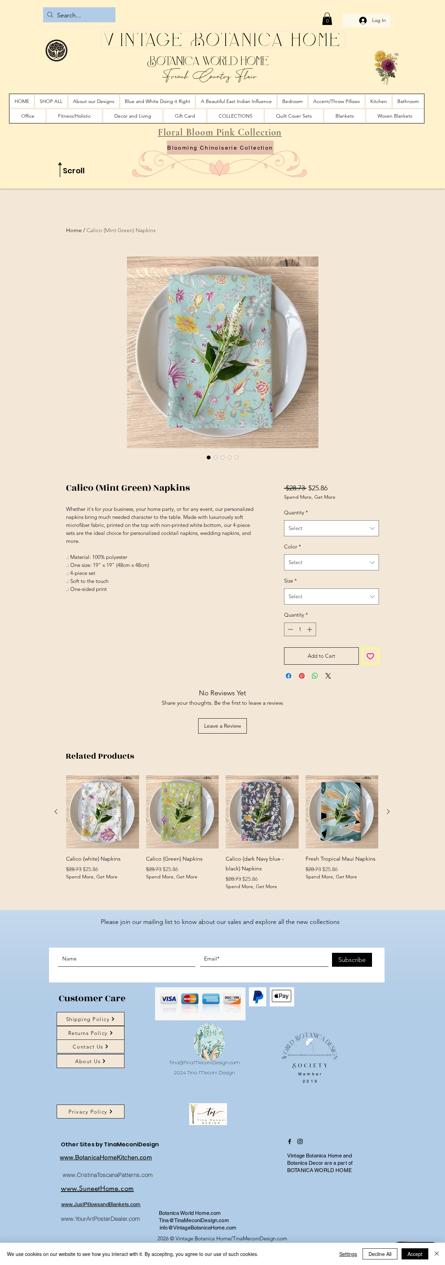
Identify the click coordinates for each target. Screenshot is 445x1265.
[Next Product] (388, 829)
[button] (327, 19)
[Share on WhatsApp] (315, 694)
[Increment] (310, 647)
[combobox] (331, 546)
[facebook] (289, 1159)
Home (74, 230)
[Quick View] (102, 830)
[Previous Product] (56, 829)
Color (292, 564)
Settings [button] (348, 1253)
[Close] (436, 1253)
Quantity (296, 530)
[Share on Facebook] (288, 694)
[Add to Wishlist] (370, 674)
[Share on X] (328, 694)
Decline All (380, 1253)
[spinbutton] (300, 647)
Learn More (308, 515)
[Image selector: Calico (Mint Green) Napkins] (208, 457)
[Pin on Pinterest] (302, 694)
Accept (414, 1253)
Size (290, 598)
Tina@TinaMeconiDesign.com (204, 1080)
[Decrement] (289, 647)
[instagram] (300, 1159)
